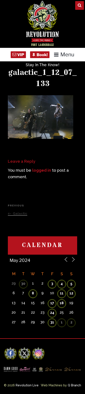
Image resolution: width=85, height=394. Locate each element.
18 (62, 303)
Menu (67, 54)
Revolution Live (27, 385)
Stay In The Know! (42, 64)
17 (52, 303)
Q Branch (74, 385)
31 (52, 322)
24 (52, 313)
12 (71, 293)
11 (61, 293)
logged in (41, 170)
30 (23, 284)
